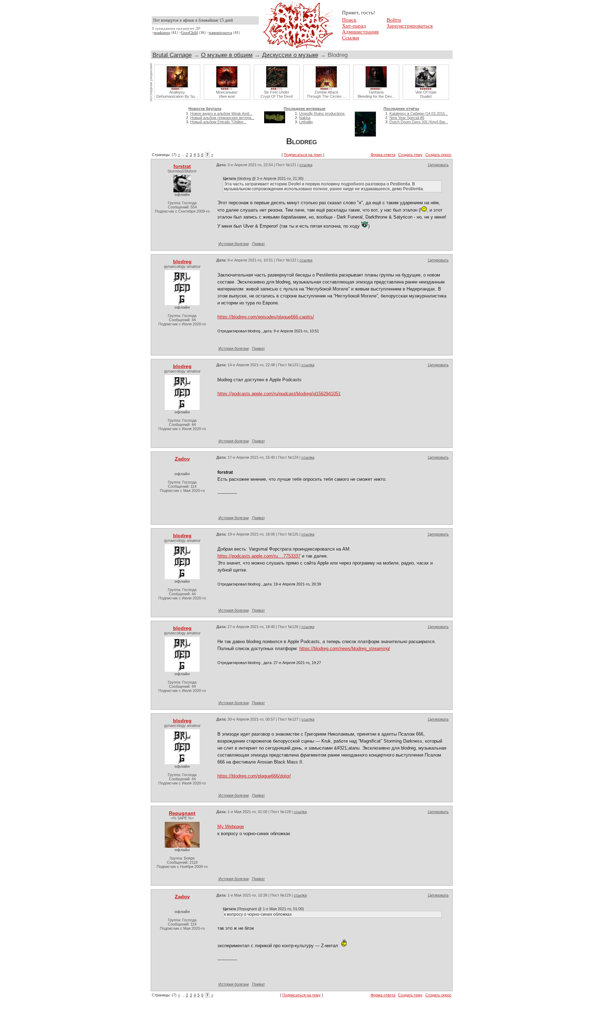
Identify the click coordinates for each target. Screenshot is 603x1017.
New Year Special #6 (406, 118)
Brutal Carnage (172, 55)
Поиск (349, 20)
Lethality (306, 122)
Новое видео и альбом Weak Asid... (221, 113)
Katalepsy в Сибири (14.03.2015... (418, 113)
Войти (394, 20)
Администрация (360, 32)
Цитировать (438, 165)
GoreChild (189, 32)
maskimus (162, 32)
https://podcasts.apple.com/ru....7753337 (258, 556)
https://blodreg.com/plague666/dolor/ (254, 776)
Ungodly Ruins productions (322, 113)
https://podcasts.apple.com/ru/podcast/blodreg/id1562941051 (279, 393)
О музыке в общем (227, 55)
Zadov (182, 459)
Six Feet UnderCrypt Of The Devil (276, 94)
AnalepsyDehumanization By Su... (177, 94)
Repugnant (182, 813)
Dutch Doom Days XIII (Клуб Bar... (418, 122)
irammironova (220, 32)
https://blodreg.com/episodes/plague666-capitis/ (265, 316)
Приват (258, 244)
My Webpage (230, 826)
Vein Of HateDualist (426, 94)
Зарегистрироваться (410, 26)
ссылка (305, 165)
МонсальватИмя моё (227, 94)
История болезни (233, 244)
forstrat (182, 166)
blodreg (182, 261)
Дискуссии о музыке (290, 55)
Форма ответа (383, 155)
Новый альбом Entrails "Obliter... (218, 122)
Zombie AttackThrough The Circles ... (326, 94)
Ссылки (350, 37)
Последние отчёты (401, 108)
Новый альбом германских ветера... (222, 118)
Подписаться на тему (303, 155)
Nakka (304, 118)
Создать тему (410, 155)
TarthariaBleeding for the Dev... (376, 94)
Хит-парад (354, 26)
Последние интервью (304, 108)
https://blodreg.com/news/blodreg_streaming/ (344, 648)
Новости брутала (204, 108)
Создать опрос (438, 155)
